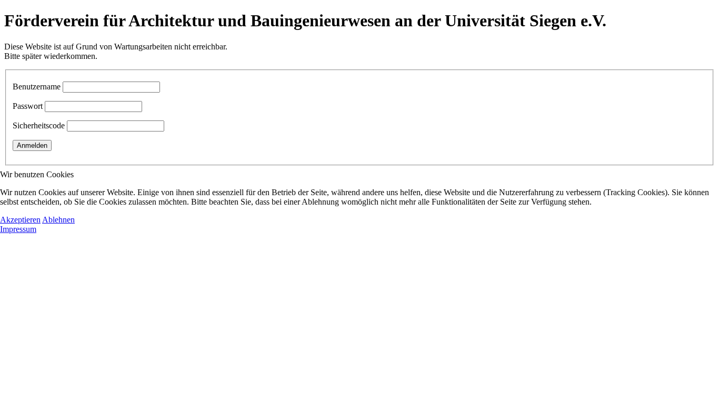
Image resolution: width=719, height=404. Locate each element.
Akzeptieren (20, 219)
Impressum (18, 229)
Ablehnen (58, 219)
